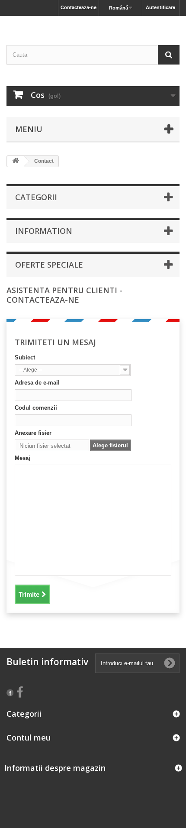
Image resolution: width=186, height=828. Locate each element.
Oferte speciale (49, 264)
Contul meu (28, 737)
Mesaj (22, 458)
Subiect (25, 357)
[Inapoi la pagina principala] (15, 161)
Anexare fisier (33, 433)
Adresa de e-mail (37, 382)
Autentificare (160, 7)
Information (43, 231)
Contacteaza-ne (78, 7)
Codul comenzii (36, 407)
